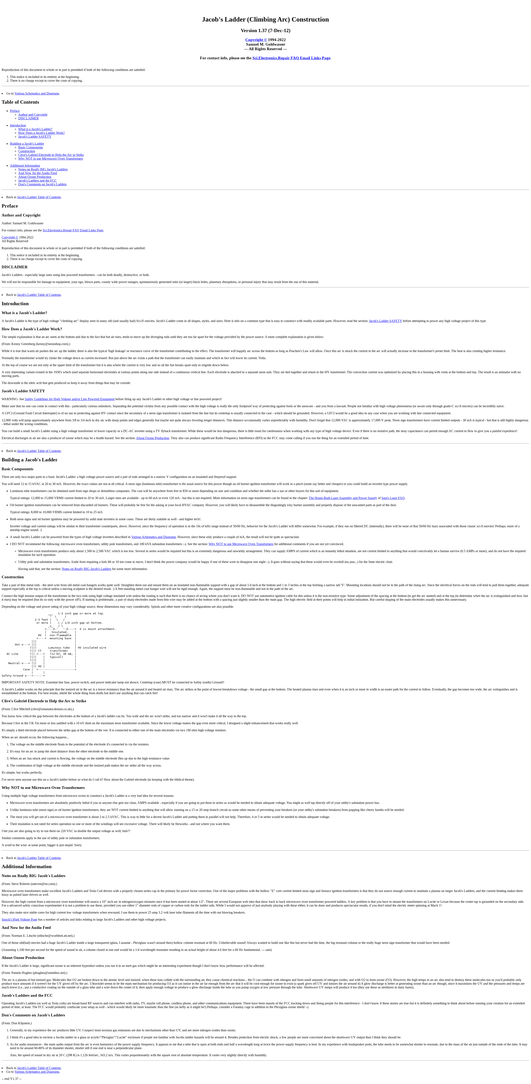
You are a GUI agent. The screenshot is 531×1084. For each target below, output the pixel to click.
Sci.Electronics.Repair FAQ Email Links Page (291, 58)
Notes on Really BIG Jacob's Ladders (43, 169)
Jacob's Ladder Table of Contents (39, 197)
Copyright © (256, 40)
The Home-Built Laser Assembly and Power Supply (343, 498)
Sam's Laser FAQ (393, 498)
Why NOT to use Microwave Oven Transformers (50, 158)
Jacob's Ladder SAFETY (34, 136)
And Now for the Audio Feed (37, 173)
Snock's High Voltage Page (19, 919)
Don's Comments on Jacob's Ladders (42, 184)
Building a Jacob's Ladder (27, 143)
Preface (15, 111)
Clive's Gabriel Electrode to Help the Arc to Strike (51, 155)
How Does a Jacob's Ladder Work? (41, 133)
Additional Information (25, 165)
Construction (26, 151)
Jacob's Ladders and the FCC (37, 180)
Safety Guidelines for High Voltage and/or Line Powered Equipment (69, 399)
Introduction (18, 125)
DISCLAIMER (28, 118)
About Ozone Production (34, 177)
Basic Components (30, 147)
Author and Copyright (32, 114)
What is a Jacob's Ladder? (35, 129)
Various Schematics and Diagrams (37, 93)
